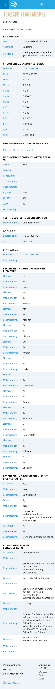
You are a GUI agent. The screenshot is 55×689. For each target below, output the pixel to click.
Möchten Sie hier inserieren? (18, 150)
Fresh (41, 678)
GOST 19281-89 (30, 68)
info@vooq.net (16, 673)
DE (42, 4)
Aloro (14, 4)
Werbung (7, 669)
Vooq (43, 667)
